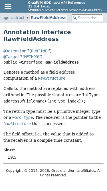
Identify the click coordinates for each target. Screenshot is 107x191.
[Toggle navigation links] (8, 6)
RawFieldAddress (48, 17)
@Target (11, 56)
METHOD (31, 56)
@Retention (14, 51)
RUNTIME (39, 51)
